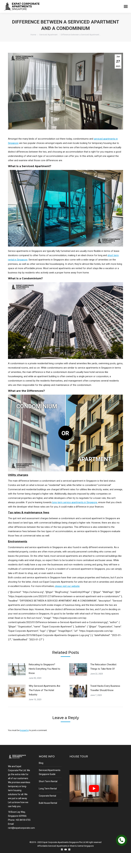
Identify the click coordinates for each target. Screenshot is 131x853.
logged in (24, 730)
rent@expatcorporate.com (21, 828)
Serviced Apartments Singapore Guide (49, 772)
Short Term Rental (48, 781)
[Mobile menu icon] (126, 6)
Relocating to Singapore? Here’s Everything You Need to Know (44, 669)
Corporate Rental (47, 795)
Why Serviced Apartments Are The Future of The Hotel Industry (44, 690)
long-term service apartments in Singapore (74, 502)
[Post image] (17, 669)
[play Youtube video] (93, 788)
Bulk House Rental (48, 803)
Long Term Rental (48, 788)
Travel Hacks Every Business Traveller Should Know (105, 688)
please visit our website (67, 586)
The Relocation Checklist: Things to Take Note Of (103, 666)
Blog (41, 763)
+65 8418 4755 (23, 820)
